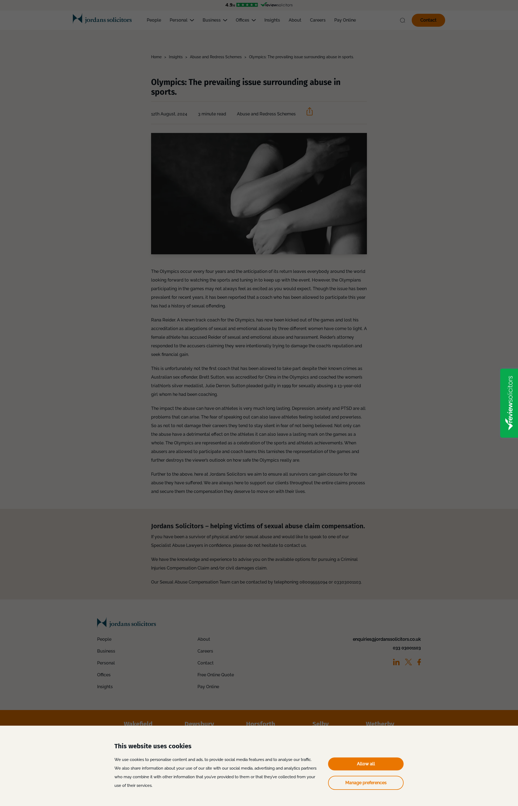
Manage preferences (366, 782)
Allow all (366, 763)
